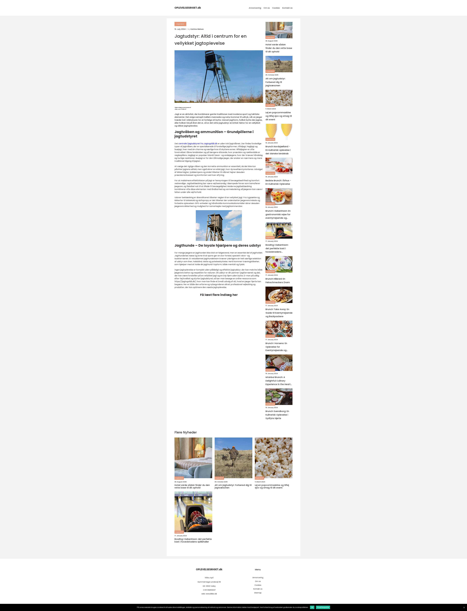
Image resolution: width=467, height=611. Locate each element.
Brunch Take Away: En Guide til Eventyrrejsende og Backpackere (278, 313)
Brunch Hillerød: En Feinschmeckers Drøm (277, 280)
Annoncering (255, 8)
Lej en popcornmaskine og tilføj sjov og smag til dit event (278, 116)
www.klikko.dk (211, 594)
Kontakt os (287, 8)
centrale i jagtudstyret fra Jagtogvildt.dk (198, 143)
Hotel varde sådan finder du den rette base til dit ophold (278, 48)
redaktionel (270, 139)
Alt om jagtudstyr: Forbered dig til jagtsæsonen (275, 82)
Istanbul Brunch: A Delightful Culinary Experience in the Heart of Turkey (278, 381)
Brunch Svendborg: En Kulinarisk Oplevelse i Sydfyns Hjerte (277, 415)
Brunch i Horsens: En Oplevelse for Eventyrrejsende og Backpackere (276, 347)
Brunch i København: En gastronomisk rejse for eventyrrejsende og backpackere (278, 214)
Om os (267, 8)
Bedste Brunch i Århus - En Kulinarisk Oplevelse (278, 182)
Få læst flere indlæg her (219, 295)
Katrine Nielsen (197, 29)
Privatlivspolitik (323, 607)
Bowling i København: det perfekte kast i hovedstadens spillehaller (276, 248)
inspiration (180, 24)
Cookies (276, 8)
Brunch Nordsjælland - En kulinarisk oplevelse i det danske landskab (278, 150)
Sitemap (257, 593)
